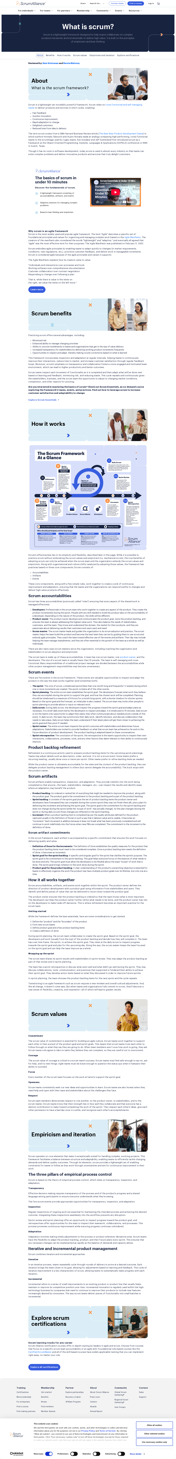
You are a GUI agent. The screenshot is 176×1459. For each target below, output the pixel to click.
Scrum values (80, 55)
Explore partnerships (75, 1392)
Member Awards (48, 1411)
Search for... (95, 3)
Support (142, 1397)
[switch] (74, 1454)
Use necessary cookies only (154, 1442)
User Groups (120, 1407)
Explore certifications (128, 55)
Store (83, 3)
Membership (83, 11)
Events (118, 11)
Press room (95, 1397)
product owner (127, 657)
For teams (45, 11)
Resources (134, 11)
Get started (46, 1392)
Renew (44, 1402)
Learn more (37, 290)
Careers (93, 1402)
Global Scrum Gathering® (121, 1393)
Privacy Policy (88, 1431)
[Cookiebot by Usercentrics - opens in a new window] (16, 1454)
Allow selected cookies (154, 1434)
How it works (64, 55)
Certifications (23, 1392)
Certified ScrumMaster (40, 1352)
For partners (63, 11)
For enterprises (23, 1402)
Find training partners (26, 1411)
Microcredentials (24, 1397)
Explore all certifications (44, 1367)
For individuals (25, 11)
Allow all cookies (154, 1425)
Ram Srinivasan (51, 63)
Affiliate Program (73, 1402)
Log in (151, 3)
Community (102, 11)
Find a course (136, 3)
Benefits (50, 55)
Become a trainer (73, 1397)
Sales (141, 1392)
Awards (93, 1407)
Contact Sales (117, 3)
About (40, 55)
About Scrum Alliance (99, 1392)
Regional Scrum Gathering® (121, 1401)
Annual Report (96, 1411)
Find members (47, 1407)
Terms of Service (107, 1431)
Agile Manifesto (132, 237)
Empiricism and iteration (102, 55)
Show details (135, 1454)
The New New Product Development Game (121, 134)
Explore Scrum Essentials (42, 400)
